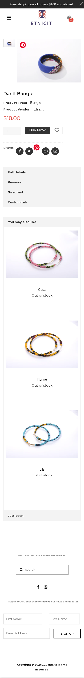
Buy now (37, 130)
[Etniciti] (42, 17)
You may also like (22, 222)
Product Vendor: (16, 109)
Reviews (15, 182)
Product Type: (15, 102)
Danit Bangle (18, 93)
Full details (17, 172)
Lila (42, 469)
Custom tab (17, 202)
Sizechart (16, 192)
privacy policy (29, 555)
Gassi (42, 290)
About (20, 555)
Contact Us (60, 555)
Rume (42, 379)
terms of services (43, 555)
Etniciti (44, 665)
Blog (53, 555)
